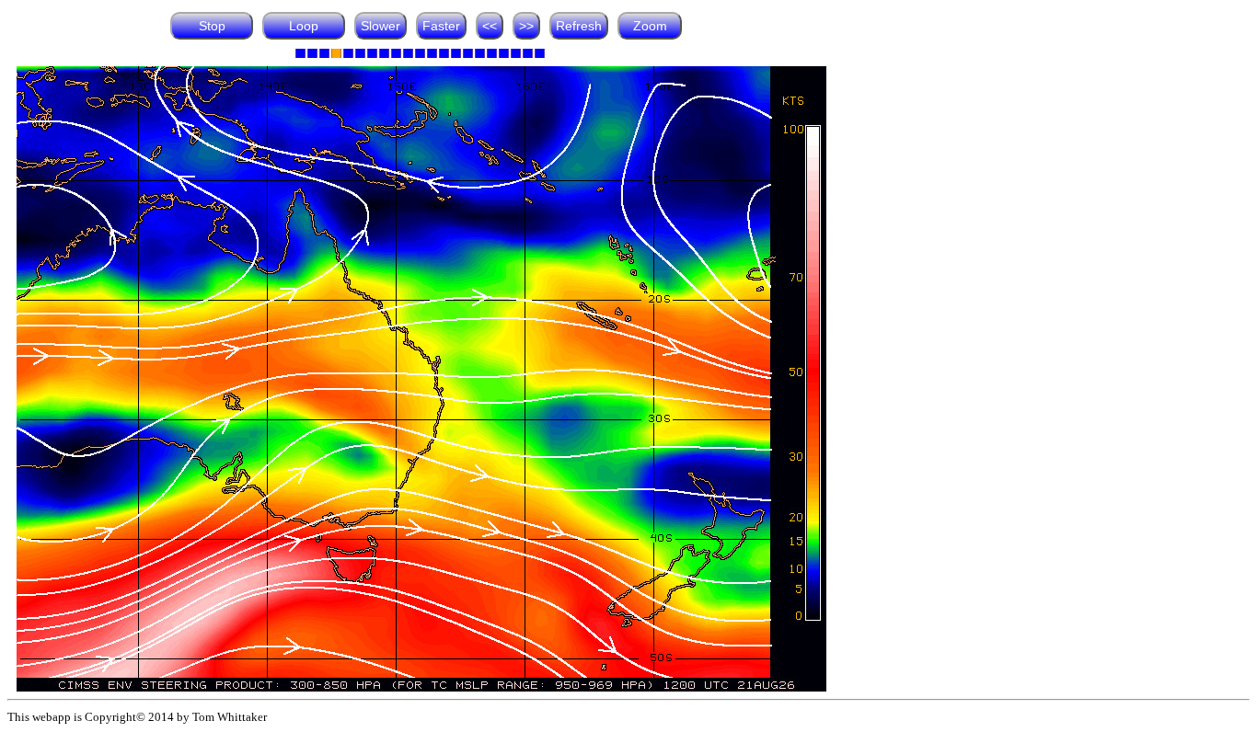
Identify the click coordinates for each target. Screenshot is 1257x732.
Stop (212, 25)
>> (526, 25)
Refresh (579, 25)
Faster (441, 25)
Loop (303, 25)
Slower (380, 25)
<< (489, 25)
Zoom (650, 25)
